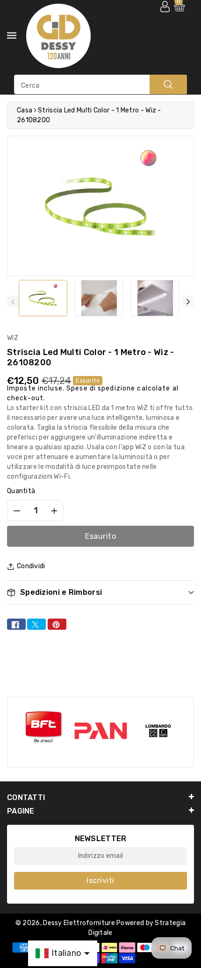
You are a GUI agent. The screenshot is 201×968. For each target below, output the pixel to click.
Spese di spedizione (100, 388)
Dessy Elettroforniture (79, 923)
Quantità (21, 491)
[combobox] (100, 84)
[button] (100, 592)
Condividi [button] (31, 566)
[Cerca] (168, 84)
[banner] (43, 727)
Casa (24, 110)
